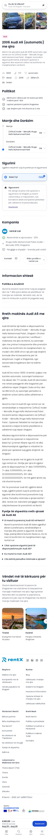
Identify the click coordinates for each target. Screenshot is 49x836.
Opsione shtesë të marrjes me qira (34, 697)
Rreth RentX (31, 716)
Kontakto (30, 740)
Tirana (5, 772)
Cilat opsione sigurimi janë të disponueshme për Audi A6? (18, 547)
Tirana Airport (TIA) (10, 768)
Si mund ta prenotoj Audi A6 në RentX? (24, 520)
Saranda (6, 786)
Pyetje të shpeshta (10, 747)
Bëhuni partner (9, 716)
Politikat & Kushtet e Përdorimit (35, 727)
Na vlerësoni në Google (12, 742)
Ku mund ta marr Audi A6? (18, 553)
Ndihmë (5, 752)
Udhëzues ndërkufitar (35, 703)
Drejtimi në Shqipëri (35, 687)
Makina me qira (9, 675)
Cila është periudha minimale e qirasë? (25, 559)
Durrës (5, 777)
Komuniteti (7, 730)
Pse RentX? (7, 726)
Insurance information (36, 691)
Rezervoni (39, 823)
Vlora (4, 782)
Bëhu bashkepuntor (11, 721)
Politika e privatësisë (35, 721)
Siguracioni (13, 207)
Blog (28, 675)
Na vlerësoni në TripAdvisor (9, 736)
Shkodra (5, 791)
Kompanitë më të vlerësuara (10, 680)
